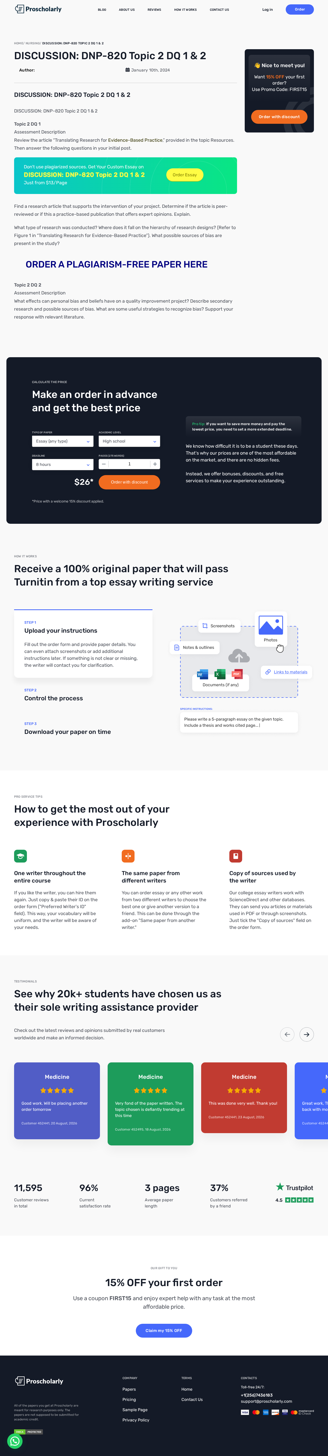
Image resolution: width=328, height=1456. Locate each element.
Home (186, 1389)
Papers (129, 1389)
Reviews (154, 10)
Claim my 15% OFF (164, 1330)
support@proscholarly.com (266, 1401)
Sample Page (135, 1409)
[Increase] (155, 464)
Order (300, 9)
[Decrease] (104, 464)
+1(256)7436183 (257, 1395)
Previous (287, 1034)
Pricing (129, 1399)
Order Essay (185, 174)
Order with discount (279, 116)
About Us (127, 10)
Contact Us (219, 10)
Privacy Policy (135, 1420)
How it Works (185, 10)
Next (307, 1034)
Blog (102, 10)
